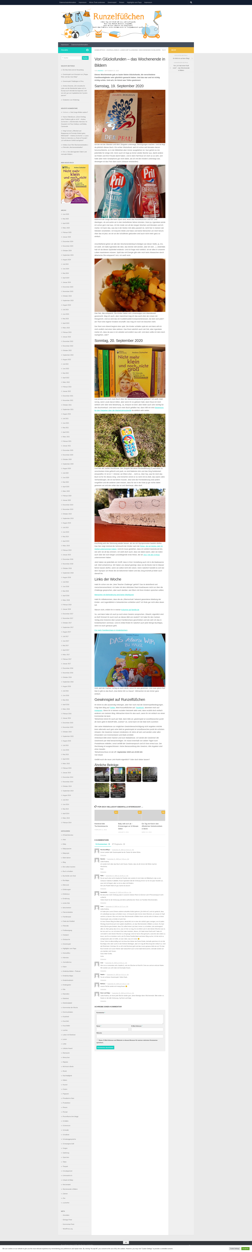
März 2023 (66, 328)
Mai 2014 (66, 809)
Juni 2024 (66, 269)
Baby (64, 844)
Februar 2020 (67, 496)
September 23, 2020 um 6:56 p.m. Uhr (116, 963)
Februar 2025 (67, 232)
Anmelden (66, 1215)
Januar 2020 (67, 500)
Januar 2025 (67, 237)
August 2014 (67, 795)
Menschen (66, 1057)
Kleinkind (66, 998)
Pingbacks (119, 844)
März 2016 (66, 709)
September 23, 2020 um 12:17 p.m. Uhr (117, 906)
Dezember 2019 (68, 505)
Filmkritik (66, 926)
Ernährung (66, 898)
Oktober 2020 (67, 459)
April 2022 (66, 377)
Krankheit (66, 1016)
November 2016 (68, 673)
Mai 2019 (66, 536)
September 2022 (68, 355)
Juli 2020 (66, 473)
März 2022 (66, 382)
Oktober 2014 (67, 786)
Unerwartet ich (67, 1175)
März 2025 (66, 228)
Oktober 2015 (67, 732)
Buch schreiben (68, 871)
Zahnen (65, 1193)
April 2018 (66, 595)
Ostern (65, 1089)
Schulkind (66, 1134)
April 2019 (66, 541)
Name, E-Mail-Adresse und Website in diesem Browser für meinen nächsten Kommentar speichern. (127, 1041)
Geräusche (66, 939)
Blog (64, 862)
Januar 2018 (67, 609)
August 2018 (67, 577)
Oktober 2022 (67, 350)
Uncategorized (67, 1171)
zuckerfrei (66, 1203)
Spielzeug (66, 1153)
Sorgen (65, 1148)
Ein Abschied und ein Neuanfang (73, 70)
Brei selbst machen (69, 867)
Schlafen (65, 1121)
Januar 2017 (67, 663)
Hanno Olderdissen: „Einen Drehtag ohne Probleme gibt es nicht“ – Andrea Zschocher (73, 119)
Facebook (140, 708)
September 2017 (68, 627)
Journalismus (112, 50)
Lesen (65, 1039)
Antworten (103, 855)
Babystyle (66, 853)
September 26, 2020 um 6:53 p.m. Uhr (123, 993)
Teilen (64, 1162)
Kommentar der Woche (70, 1007)
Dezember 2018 (68, 559)
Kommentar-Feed (68, 1224)
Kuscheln (66, 1021)
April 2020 (66, 486)
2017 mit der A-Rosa (151, 555)
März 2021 (66, 436)
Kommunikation (68, 1012)
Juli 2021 (66, 418)
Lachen (65, 1030)
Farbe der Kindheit (69, 921)
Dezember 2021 (68, 396)
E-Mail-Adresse (136, 1026)
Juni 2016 (66, 695)
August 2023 (67, 305)
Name (98, 1026)
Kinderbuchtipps (68, 976)
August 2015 (67, 741)
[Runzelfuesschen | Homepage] (112, 23)
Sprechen (66, 1157)
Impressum (82, 2)
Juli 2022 (66, 364)
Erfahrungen (67, 889)
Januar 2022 (67, 391)
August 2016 (67, 686)
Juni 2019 (66, 532)
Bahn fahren (67, 858)
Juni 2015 (66, 750)
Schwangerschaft (68, 1144)
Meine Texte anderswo (97, 2)
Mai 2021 (66, 427)
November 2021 (68, 400)
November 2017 (68, 618)
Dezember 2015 (68, 723)
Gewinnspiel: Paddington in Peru (73, 81)
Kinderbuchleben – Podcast (71, 971)
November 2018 (68, 564)
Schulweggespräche (69, 1139)
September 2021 (68, 409)
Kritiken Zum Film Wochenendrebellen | (75, 145)
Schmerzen (66, 1125)
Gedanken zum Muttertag (71, 100)
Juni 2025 (66, 214)
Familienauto (67, 917)
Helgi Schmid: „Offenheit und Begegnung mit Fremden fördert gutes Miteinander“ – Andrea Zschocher (73, 133)
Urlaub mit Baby (68, 1180)
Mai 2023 (66, 318)
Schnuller (66, 1130)
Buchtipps (66, 880)
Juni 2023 (66, 314)
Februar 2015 (67, 768)
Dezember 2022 (68, 341)
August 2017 (67, 632)
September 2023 (68, 300)
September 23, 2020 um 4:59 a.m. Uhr (120, 892)
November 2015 (68, 727)
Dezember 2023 (68, 287)
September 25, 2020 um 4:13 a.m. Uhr (118, 974)
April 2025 (66, 223)
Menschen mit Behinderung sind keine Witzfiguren (114, 595)
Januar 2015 (67, 772)
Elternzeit (66, 885)
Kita (64, 989)
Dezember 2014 (68, 777)
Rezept (65, 1112)
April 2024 (66, 278)
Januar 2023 (67, 337)
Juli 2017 (66, 636)
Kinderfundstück (68, 980)
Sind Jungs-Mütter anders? (79, 112)
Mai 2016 (66, 700)
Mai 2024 (66, 273)
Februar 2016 (67, 713)
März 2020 (66, 491)
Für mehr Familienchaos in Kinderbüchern (110, 630)
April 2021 (66, 432)
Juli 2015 (66, 745)
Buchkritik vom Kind (69, 876)
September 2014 (68, 791)
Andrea (100, 70)
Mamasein (66, 1053)
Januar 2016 (67, 718)
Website (99, 1033)
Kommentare (104, 844)
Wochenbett (66, 1184)
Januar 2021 (67, 446)
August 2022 (67, 359)
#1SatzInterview (68, 835)
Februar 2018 (67, 604)
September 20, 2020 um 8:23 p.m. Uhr (123, 850)
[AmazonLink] (75, 203)
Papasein (66, 1094)
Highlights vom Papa (134, 2)
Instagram (98, 710)
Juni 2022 (66, 368)
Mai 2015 (66, 754)
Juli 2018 (66, 582)
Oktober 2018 (67, 568)
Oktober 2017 (67, 623)
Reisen (121, 2)
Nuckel (65, 1085)
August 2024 (67, 259)
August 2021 (67, 414)
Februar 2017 (67, 659)
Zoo (64, 1198)
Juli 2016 (66, 691)
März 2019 (66, 545)
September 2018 (68, 573)
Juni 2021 (66, 423)
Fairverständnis (68, 912)
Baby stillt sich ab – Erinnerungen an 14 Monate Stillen (128, 826)
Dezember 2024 (68, 241)
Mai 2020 (66, 482)
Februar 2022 (67, 387)
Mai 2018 (66, 591)
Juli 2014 (66, 800)
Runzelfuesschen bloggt (70, 1116)
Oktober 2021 (67, 405)
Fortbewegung (67, 930)
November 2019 (68, 509)
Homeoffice (99, 50)
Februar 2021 (67, 441)
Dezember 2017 (68, 614)
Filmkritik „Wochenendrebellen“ (73, 147)
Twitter (112, 708)
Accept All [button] (245, 1248)
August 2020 (67, 468)
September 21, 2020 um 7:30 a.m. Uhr (118, 859)
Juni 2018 (66, 586)
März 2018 (66, 600)
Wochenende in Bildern (149, 50)
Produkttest (66, 1103)
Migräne (65, 1062)
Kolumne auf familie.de (130, 610)
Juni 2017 (66, 641)
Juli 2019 (66, 527)
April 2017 (66, 650)
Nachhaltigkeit (67, 1075)
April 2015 (66, 759)
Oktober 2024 (67, 250)
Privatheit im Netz (68, 1098)
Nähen (65, 1080)
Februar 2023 (67, 332)
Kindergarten (67, 985)
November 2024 (68, 246)
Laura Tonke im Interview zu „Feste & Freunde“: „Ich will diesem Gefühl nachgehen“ (74, 138)
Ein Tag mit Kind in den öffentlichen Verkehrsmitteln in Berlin (152, 826)
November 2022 (68, 346)
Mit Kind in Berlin (68, 1066)
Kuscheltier (66, 1025)
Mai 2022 (66, 373)
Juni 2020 (66, 477)
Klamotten (66, 994)
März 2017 (66, 654)
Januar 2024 (67, 282)
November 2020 (68, 455)
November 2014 (68, 782)
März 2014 (66, 818)
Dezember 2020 (68, 450)
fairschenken (67, 907)
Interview (66, 957)
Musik (65, 1071)
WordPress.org (68, 1229)
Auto (64, 839)
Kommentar (100, 1012)
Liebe (64, 1044)
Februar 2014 (67, 822)
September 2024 (68, 255)
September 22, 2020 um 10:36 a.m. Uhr (117, 875)
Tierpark (65, 1166)
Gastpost (66, 935)
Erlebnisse (66, 894)
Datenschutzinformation (67, 2)
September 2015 (68, 736)
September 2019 (68, 518)
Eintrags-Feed (67, 1220)
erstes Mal (66, 903)
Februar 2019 (67, 550)
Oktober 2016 (67, 677)
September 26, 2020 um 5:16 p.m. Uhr (118, 984)
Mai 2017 (66, 645)
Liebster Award (67, 1048)
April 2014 (66, 813)
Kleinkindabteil (67, 1003)
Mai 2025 (66, 219)
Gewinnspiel (112, 2)
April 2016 (66, 704)
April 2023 (66, 323)
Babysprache (67, 848)
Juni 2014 (66, 804)
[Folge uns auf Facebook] (87, 50)
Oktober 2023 (67, 296)
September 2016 (68, 682)
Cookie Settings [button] (234, 1248)
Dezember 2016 (68, 668)
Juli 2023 (66, 309)
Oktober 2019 (67, 514)
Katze (65, 966)
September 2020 (68, 464)
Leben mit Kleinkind (129, 50)
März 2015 (66, 763)
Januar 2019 (67, 555)
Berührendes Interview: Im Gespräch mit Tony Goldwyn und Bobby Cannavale (74, 124)
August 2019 (67, 523)
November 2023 (68, 291)
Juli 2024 (66, 264)
